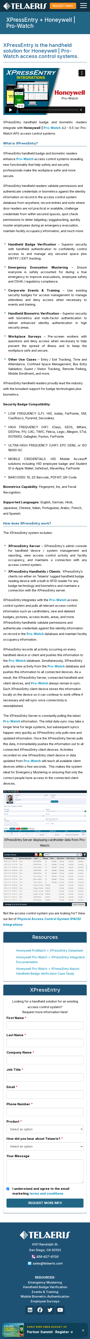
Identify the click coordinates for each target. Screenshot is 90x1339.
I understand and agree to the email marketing (40, 1191)
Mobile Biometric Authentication (45, 1296)
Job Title (13, 1070)
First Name (15, 1018)
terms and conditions (46, 1193)
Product (12, 1121)
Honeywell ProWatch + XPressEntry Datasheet (49, 950)
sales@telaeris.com (47, 1263)
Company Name (19, 1052)
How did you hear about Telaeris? (33, 1139)
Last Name (14, 1035)
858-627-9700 (46, 1257)
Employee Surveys (45, 1301)
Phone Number (18, 1104)
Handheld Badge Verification (45, 1287)
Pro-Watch (52, 128)
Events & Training (45, 1292)
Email (10, 1087)
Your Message (18, 1156)
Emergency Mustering (45, 1282)
